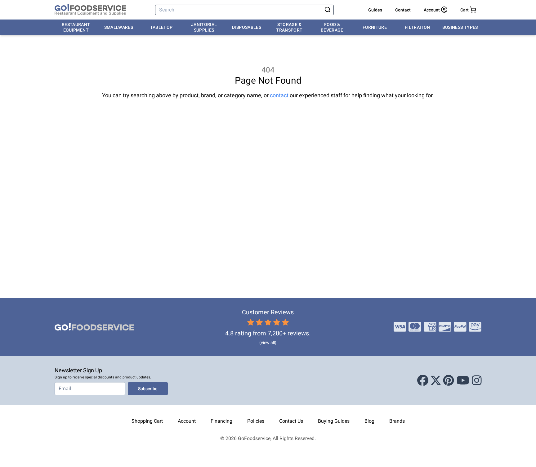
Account (187, 421)
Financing (221, 421)
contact (279, 95)
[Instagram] (477, 380)
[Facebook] (422, 380)
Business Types (460, 27)
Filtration (417, 27)
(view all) (267, 342)
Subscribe (148, 388)
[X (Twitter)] (436, 380)
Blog (369, 421)
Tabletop (161, 27)
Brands (397, 421)
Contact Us (291, 421)
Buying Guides (334, 421)
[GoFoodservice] (90, 9)
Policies (255, 421)
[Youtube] (463, 380)
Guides (375, 9)
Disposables (246, 27)
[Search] (327, 10)
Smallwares (118, 27)
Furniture (375, 27)
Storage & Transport (289, 27)
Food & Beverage (332, 27)
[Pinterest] (448, 380)
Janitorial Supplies (204, 27)
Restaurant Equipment (76, 27)
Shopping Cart (147, 421)
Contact (403, 9)
